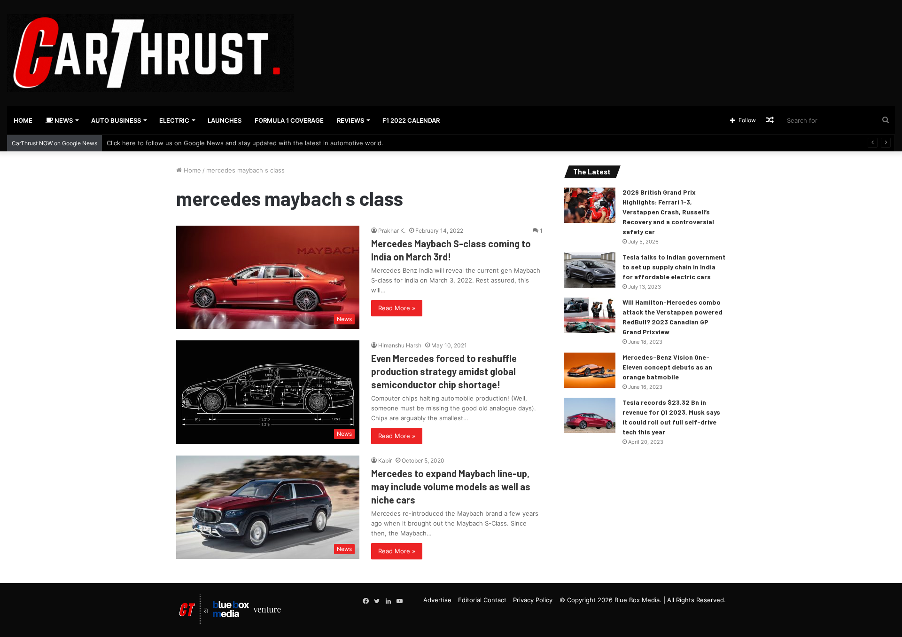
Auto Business (116, 120)
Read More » (396, 308)
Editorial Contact (482, 600)
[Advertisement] (601, 30)
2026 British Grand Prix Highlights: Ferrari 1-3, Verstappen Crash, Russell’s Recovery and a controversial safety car (668, 212)
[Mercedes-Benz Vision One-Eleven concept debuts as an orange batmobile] (589, 370)
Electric (174, 120)
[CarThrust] (150, 53)
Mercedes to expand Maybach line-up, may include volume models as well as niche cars (450, 486)
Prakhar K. (391, 230)
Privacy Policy (532, 600)
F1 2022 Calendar (411, 120)
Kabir (385, 460)
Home (23, 120)
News (63, 120)
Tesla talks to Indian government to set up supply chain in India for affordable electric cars (673, 267)
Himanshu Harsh (399, 345)
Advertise (437, 600)
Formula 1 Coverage (289, 120)
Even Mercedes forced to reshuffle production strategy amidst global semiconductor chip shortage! (444, 371)
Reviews (350, 120)
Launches (224, 120)
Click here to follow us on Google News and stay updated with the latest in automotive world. (245, 143)
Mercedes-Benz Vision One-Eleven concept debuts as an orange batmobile (667, 367)
